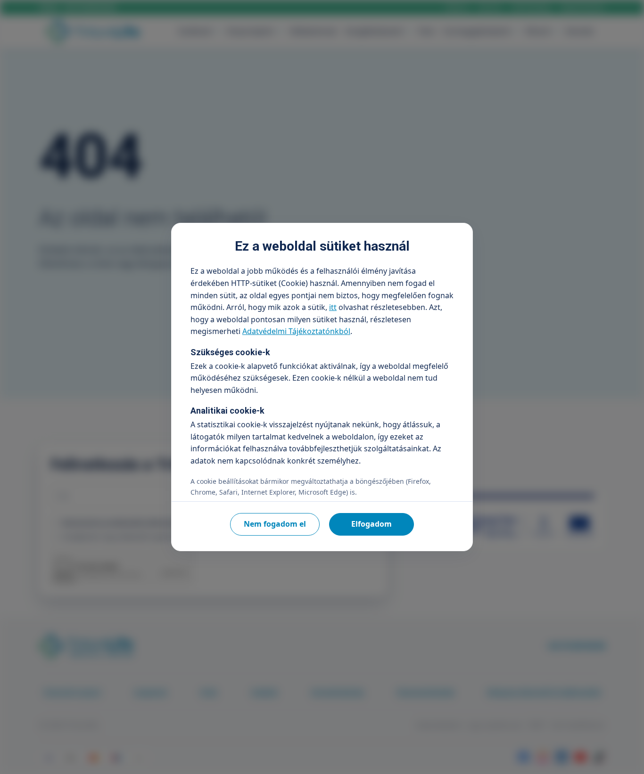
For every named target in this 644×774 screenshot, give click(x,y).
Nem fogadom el (275, 524)
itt (333, 307)
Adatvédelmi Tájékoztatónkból (296, 331)
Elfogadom (371, 524)
